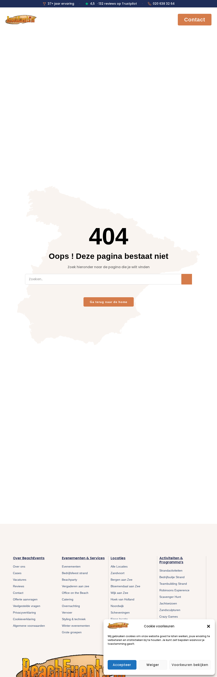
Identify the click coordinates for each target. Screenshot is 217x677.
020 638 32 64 (164, 4)
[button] (208, 626)
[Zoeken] (186, 279)
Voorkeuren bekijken (190, 665)
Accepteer (122, 665)
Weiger (152, 665)
